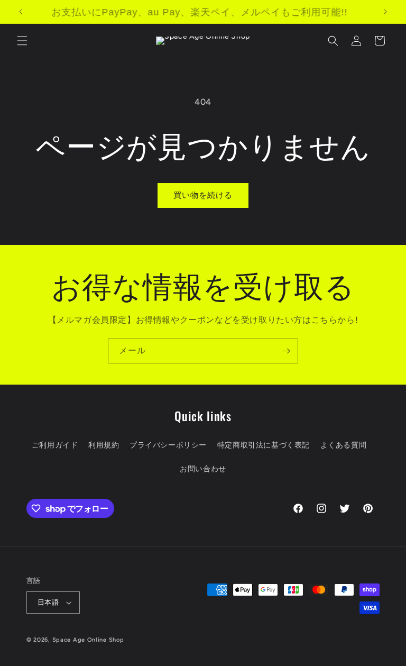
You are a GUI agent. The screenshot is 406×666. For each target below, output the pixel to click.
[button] (22, 40)
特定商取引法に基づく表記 (263, 445)
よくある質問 (343, 445)
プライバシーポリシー (168, 445)
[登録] (286, 351)
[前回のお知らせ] (20, 11)
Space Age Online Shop (88, 639)
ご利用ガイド (55, 445)
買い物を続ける (203, 195)
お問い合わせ (203, 468)
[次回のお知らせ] (385, 11)
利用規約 (103, 445)
